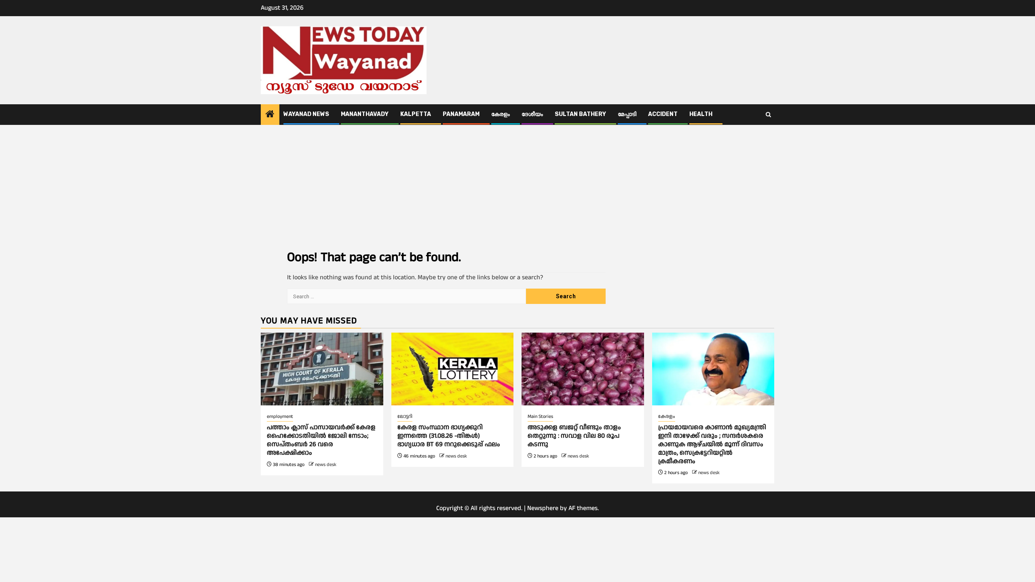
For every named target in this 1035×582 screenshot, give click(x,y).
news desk (325, 464)
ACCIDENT (663, 114)
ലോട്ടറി (404, 416)
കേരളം (500, 114)
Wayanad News (306, 114)
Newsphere (542, 508)
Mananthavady (365, 114)
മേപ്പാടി (627, 114)
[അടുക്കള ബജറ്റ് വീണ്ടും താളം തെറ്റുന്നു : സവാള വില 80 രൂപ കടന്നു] (583, 369)
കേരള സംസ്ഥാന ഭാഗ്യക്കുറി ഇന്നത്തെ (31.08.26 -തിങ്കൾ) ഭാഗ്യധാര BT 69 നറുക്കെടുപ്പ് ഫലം (448, 436)
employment (280, 416)
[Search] (768, 115)
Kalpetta (415, 114)
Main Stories (540, 416)
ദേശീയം (532, 114)
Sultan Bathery (580, 114)
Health (700, 114)
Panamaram (461, 114)
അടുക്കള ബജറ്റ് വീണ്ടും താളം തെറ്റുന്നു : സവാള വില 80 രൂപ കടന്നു (574, 436)
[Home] (270, 115)
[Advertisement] (517, 185)
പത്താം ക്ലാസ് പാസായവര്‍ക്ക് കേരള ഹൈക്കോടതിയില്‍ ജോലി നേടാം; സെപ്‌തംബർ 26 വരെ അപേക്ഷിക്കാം (321, 440)
